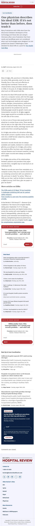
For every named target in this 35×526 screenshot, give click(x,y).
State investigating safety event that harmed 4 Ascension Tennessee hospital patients (16, 258)
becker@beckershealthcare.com (12, 473)
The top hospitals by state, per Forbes (14, 272)
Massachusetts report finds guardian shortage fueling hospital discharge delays (16, 392)
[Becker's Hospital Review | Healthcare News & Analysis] (8, 2)
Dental (5, 491)
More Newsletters (9, 441)
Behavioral (6, 497)
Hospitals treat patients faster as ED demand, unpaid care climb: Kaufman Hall (15, 374)
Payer (4, 494)
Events (5, 508)
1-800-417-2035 (7, 469)
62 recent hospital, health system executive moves (15, 294)
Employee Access (22, 524)
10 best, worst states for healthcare (13, 278)
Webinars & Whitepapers (10, 511)
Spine (4, 488)
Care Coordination (7, 13)
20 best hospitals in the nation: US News (14, 265)
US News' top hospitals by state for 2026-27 (15, 309)
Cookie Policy (20, 522)
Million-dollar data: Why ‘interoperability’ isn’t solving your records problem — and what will (17, 232)
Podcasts (5, 515)
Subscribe (16, 6)
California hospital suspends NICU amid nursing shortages (16, 357)
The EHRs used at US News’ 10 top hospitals (16, 190)
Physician (5, 501)
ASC (4, 485)
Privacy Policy (13, 522)
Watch (27, 244)
